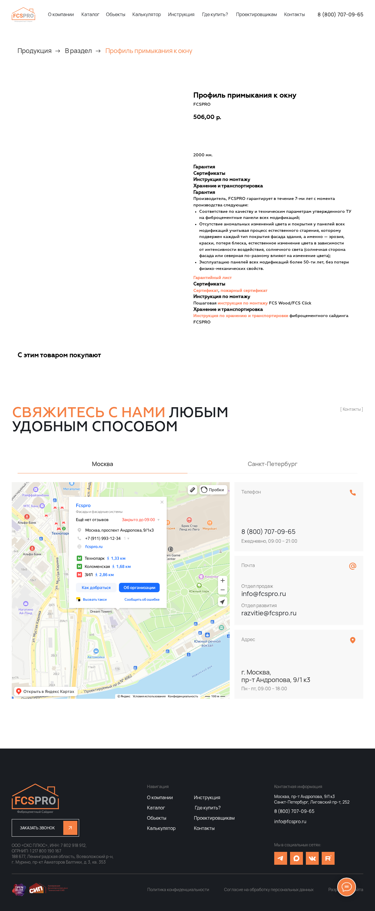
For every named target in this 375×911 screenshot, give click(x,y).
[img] (23, 14)
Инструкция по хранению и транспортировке (240, 316)
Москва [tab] (102, 464)
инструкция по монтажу (243, 303)
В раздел (78, 50)
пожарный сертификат (244, 291)
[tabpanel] (187, 590)
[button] (45, 828)
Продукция (35, 50)
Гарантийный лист (212, 278)
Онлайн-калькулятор (277, 135)
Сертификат (205, 291)
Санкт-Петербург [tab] (272, 464)
